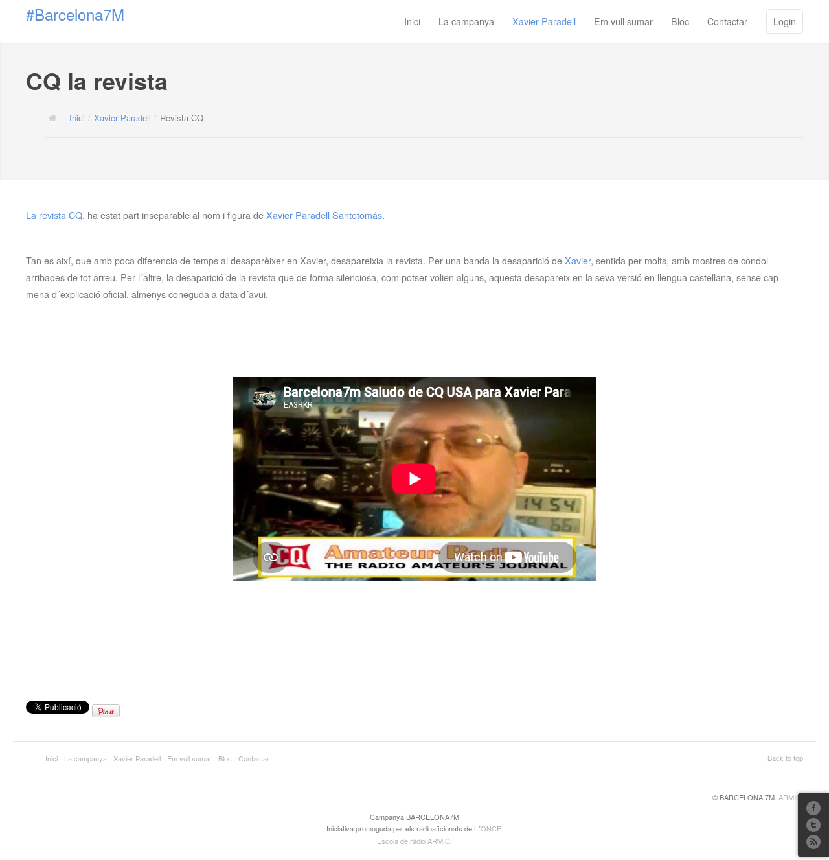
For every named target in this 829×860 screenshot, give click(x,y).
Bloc (680, 21)
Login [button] (784, 21)
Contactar (727, 21)
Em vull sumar (623, 21)
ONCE (491, 828)
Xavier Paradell (544, 21)
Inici (412, 21)
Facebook (813, 808)
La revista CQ (54, 215)
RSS (813, 842)
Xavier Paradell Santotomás (324, 215)
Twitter (813, 825)
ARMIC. (790, 797)
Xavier (578, 260)
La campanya (466, 21)
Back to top (785, 757)
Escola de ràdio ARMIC (413, 840)
